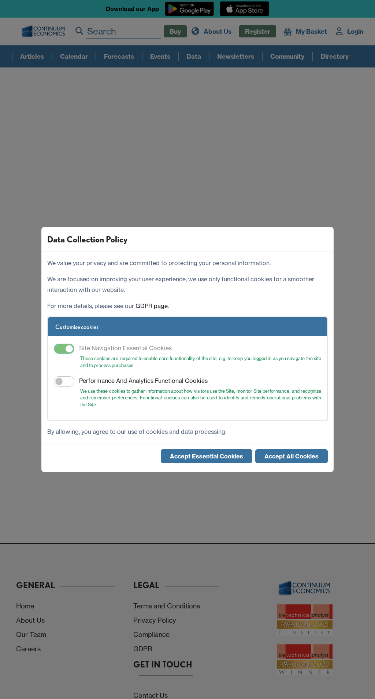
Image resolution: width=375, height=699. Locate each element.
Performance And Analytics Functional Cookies (143, 380)
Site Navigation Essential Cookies (125, 348)
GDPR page (151, 306)
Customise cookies (77, 326)
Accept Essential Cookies (206, 456)
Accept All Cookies (291, 456)
